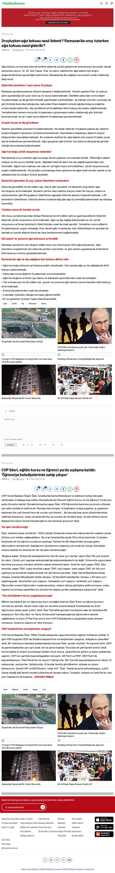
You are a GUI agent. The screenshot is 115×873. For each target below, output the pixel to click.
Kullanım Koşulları (76, 869)
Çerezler (58, 869)
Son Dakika (25, 831)
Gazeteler (76, 831)
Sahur (43, 303)
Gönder (10, 444)
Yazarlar (76, 827)
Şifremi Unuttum (9, 848)
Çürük (14, 303)
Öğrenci (15, 689)
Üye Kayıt (6, 844)
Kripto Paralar (64, 831)
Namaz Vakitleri (46, 823)
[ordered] (40, 445)
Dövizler (61, 823)
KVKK (65, 869)
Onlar (25, 689)
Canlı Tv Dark (26, 818)
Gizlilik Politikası (46, 869)
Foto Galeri (77, 818)
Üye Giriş (5, 839)
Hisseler (62, 827)
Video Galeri (77, 823)
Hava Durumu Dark (10, 818)
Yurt (44, 689)
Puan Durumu (44, 827)
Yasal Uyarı (89, 869)
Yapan (35, 689)
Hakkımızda (26, 869)
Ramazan (33, 303)
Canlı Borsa (43, 818)
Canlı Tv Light (8, 827)
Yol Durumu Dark (9, 823)
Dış (22, 303)
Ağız (5, 303)
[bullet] (45, 445)
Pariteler (62, 835)
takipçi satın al (27, 835)
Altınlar (61, 818)
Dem (5, 689)
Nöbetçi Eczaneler (29, 827)
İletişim (35, 869)
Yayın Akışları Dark (29, 823)
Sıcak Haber (78, 835)
